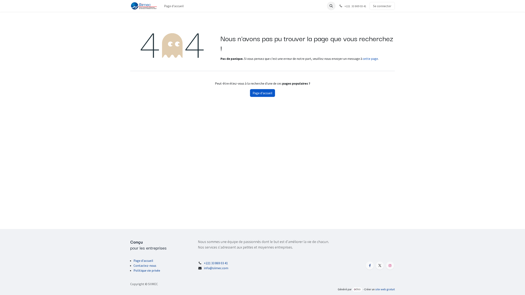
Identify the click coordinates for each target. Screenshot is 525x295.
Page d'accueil (262, 93)
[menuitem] (173, 6)
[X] (380, 265)
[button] (331, 6)
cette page (370, 59)
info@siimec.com (216, 268)
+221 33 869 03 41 (216, 263)
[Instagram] (390, 265)
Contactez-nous (145, 265)
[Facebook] (370, 265)
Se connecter (382, 6)
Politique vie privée (147, 270)
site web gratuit (385, 289)
